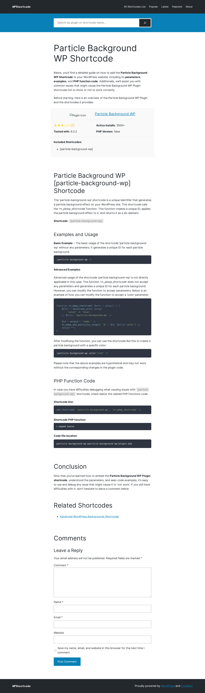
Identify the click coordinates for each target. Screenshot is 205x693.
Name (58, 602)
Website (59, 632)
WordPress (168, 685)
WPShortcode (21, 6)
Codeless (187, 685)
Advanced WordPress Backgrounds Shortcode (89, 516)
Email (58, 617)
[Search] (145, 23)
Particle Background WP (115, 114)
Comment (61, 565)
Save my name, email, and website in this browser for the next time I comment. (101, 650)
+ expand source (65, 426)
